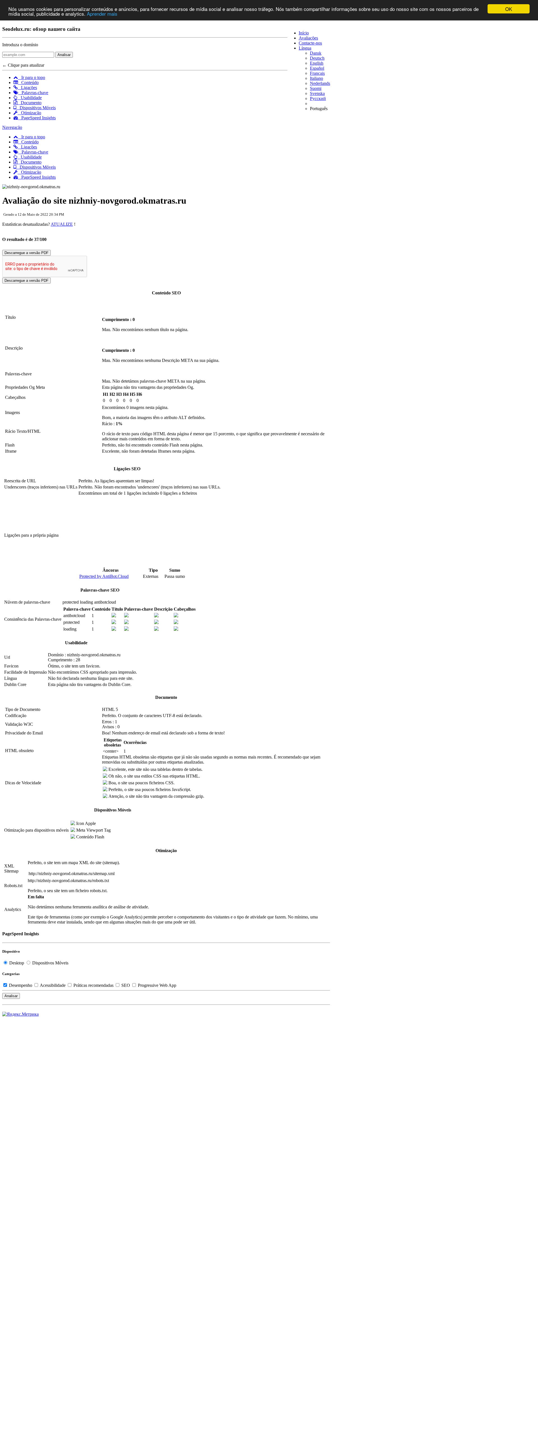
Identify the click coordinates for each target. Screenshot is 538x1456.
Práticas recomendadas (93, 985)
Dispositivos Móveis (36, 107)
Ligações (27, 87)
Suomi (315, 88)
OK (508, 8)
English (316, 63)
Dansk (315, 53)
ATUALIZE (62, 224)
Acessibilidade (53, 985)
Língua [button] (305, 48)
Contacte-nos (310, 43)
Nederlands (320, 83)
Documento (29, 102)
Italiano (316, 78)
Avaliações (308, 38)
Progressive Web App (156, 985)
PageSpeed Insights (37, 117)
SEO (125, 985)
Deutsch (317, 58)
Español (317, 68)
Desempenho (20, 985)
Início (304, 33)
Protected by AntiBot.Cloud (104, 576)
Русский (318, 98)
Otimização (29, 112)
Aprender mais (102, 13)
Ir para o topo (31, 77)
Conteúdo (28, 82)
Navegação (12, 127)
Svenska (317, 93)
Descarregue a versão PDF (26, 253)
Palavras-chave (33, 92)
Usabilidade (29, 97)
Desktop (16, 962)
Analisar (64, 55)
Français (317, 73)
